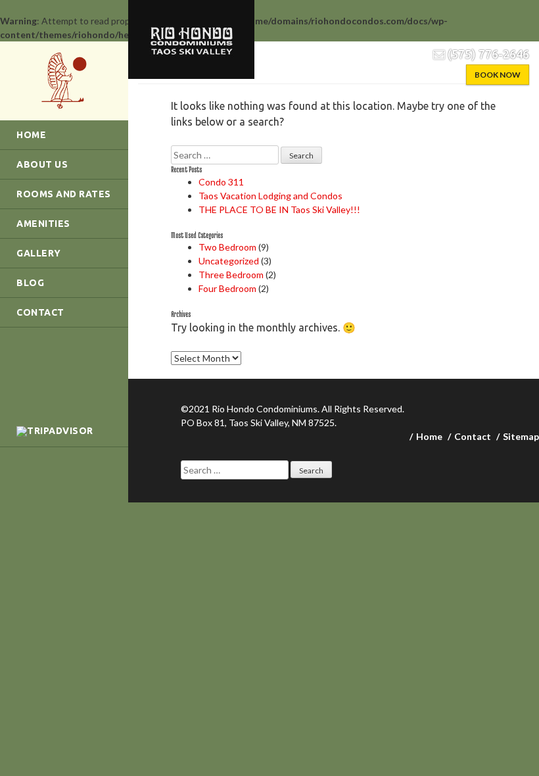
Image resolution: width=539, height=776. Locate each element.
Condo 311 (221, 181)
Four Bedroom (227, 288)
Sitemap (521, 436)
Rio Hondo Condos (64, 80)
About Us (42, 164)
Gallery (38, 253)
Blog (30, 283)
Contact (40, 312)
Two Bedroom (227, 247)
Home (31, 135)
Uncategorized (229, 260)
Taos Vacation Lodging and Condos (270, 195)
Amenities (43, 223)
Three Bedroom (231, 274)
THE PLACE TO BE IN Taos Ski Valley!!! (279, 209)
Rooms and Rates (63, 194)
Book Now (498, 75)
